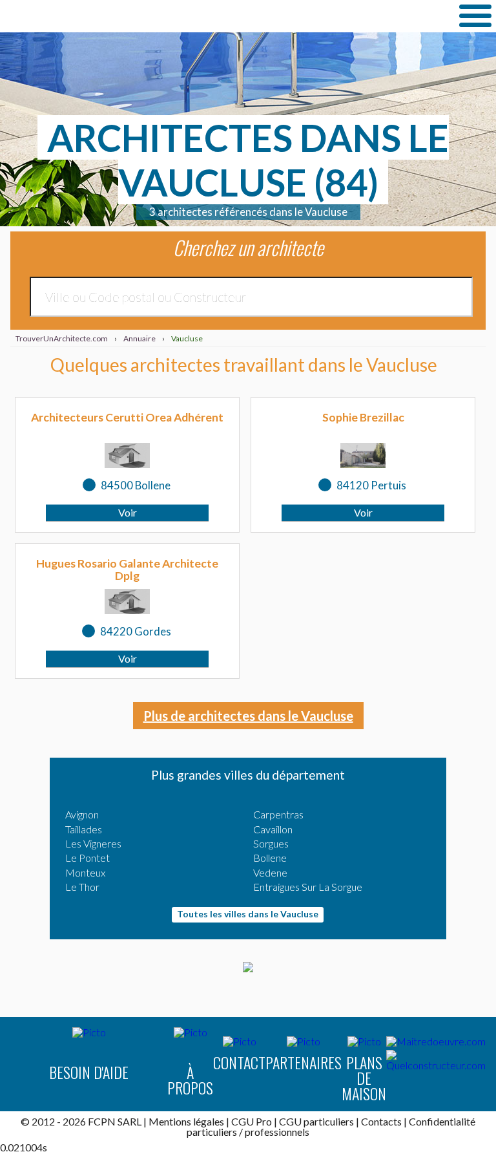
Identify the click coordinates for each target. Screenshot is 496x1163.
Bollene (270, 857)
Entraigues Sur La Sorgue (307, 886)
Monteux (85, 872)
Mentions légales (186, 1121)
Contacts (381, 1121)
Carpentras (278, 814)
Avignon (82, 814)
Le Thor (82, 886)
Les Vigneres (93, 843)
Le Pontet (87, 857)
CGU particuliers (316, 1121)
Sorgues (271, 843)
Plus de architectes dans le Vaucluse (248, 715)
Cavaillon (273, 829)
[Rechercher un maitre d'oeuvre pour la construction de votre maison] (436, 1041)
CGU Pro (251, 1121)
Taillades (83, 829)
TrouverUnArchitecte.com (129, 16)
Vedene (270, 872)
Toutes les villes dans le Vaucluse (247, 913)
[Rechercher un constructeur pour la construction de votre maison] (436, 1060)
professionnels (277, 1132)
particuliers (212, 1132)
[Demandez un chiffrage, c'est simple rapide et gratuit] (248, 968)
